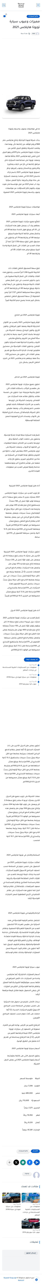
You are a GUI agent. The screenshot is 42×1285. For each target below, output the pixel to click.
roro (33, 33)
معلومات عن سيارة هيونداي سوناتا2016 (21, 677)
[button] (29, 1162)
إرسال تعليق (31, 1253)
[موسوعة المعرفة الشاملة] (21, 5)
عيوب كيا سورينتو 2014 (27, 684)
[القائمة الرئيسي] (38, 5)
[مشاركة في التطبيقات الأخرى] (9, 1162)
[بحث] (4, 5)
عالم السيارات (33, 16)
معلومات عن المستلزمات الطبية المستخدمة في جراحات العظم (19, 669)
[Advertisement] (21, 65)
